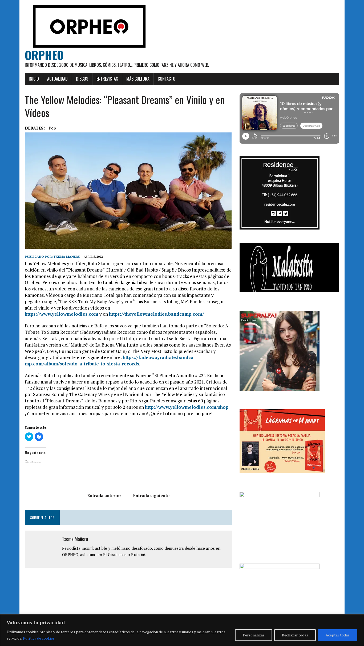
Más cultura (137, 79)
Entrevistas (107, 79)
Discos (82, 79)
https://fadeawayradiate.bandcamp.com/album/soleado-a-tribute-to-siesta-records (109, 360)
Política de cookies (39, 638)
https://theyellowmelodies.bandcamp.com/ (156, 314)
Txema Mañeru (67, 257)
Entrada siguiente (151, 495)
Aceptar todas (338, 634)
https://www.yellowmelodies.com (61, 314)
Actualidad (57, 79)
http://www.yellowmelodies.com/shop (186, 407)
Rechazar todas (295, 634)
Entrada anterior (104, 495)
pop (52, 128)
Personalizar (253, 634)
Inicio (34, 79)
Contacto (166, 79)
